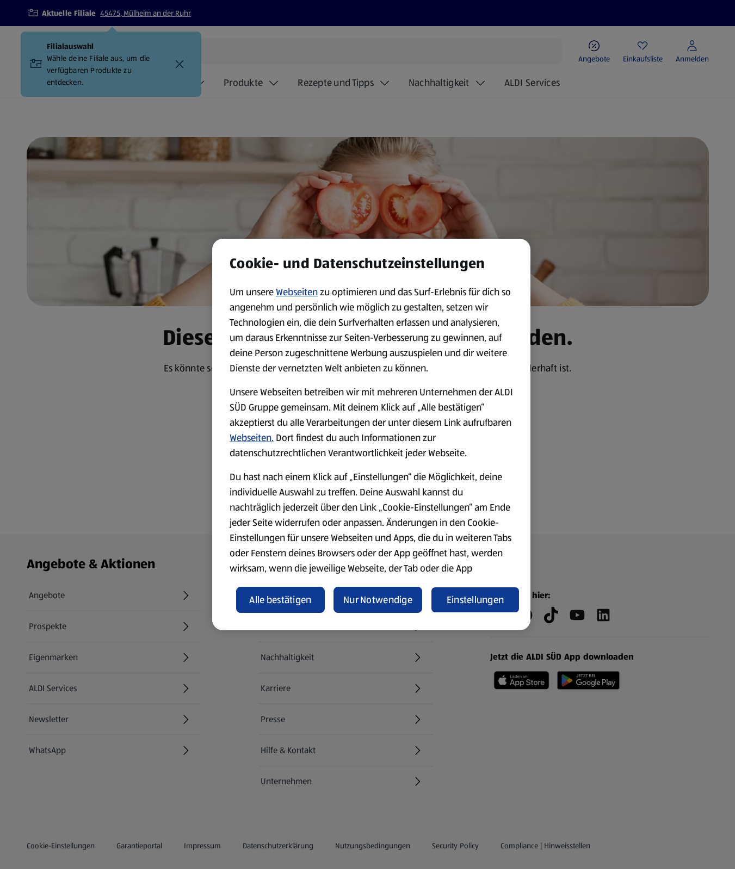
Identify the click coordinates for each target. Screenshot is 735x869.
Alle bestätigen (280, 600)
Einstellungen (475, 600)
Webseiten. (252, 438)
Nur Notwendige (377, 600)
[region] (371, 434)
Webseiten (297, 292)
